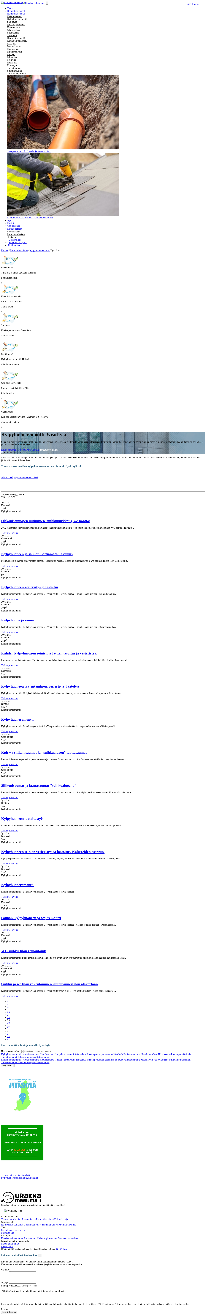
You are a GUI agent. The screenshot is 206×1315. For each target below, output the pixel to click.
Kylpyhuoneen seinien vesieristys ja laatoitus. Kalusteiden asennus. (53, 852)
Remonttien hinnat (16, 13)
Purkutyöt (12, 62)
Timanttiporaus (14, 68)
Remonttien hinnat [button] (16, 11)
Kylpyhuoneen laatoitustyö (22, 819)
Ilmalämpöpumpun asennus (100, 1054)
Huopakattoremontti (64, 1054)
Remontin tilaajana (16, 234)
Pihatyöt (11, 54)
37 (8, 1033)
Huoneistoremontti (16, 38)
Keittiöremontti (14, 16)
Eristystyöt (12, 65)
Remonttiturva (29, 1219)
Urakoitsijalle (13, 225)
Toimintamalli (48, 1224)
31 (8, 1025)
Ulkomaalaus (13, 30)
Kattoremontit (42, 1057)
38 (8, 1036)
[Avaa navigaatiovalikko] (47, 3)
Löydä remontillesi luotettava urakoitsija (20, 449)
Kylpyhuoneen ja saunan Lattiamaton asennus (37, 554)
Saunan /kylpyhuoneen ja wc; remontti (31, 918)
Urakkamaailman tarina (12, 1238)
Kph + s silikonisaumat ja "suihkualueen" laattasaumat (44, 752)
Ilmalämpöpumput (16, 24)
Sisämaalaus (13, 32)
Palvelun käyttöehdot (65, 1224)
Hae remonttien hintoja (12, 1051)
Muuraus (11, 60)
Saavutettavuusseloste (68, 1238)
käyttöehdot (61, 1249)
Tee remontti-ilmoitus (11, 1219)
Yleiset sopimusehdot (47, 1238)
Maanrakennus (14, 46)
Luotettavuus (30, 1238)
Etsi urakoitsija (61, 1219)
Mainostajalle (7, 1233)
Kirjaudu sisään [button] (14, 228)
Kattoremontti (13, 27)
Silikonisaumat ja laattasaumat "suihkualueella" (38, 785)
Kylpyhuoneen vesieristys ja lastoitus (29, 587)
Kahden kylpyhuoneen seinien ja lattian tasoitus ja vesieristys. (49, 653)
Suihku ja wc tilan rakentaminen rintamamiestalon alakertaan (49, 984)
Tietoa (10, 8)
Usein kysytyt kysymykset (13, 1230)
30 (8, 1023)
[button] (12, 237)
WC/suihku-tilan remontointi (23, 951)
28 (8, 1017)
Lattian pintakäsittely (17, 41)
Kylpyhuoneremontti (17, 19)
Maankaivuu (147, 1054)
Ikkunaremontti (14, 51)
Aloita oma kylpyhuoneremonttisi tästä (19, 477)
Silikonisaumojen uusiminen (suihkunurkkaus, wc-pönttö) (45, 521)
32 (8, 1028)
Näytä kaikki (7, 1065)
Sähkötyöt (12, 22)
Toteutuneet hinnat (48, 449)
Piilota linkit (7, 1246)
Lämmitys (12, 57)
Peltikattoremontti (132, 1054)
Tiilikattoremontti (9, 1057)
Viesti (4, 1282)
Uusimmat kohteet (33, 1224)
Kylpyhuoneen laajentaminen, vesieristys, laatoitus (40, 686)
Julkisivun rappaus (27, 1057)
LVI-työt (11, 43)
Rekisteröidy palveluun (12, 1224)
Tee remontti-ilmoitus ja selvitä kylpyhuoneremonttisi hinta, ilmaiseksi (19, 1176)
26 (8, 1012)
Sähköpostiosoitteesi (11, 1285)
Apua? (10, 220)
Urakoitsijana (13, 231)
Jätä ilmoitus (193, 4)
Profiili (10, 223)
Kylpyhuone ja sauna (17, 620)
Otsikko (5, 1269)
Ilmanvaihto (13, 49)
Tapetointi (12, 35)
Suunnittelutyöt (14, 70)
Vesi (155, 1054)
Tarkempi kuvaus (9, 533)
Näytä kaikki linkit (10, 1243)
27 (8, 1014)
